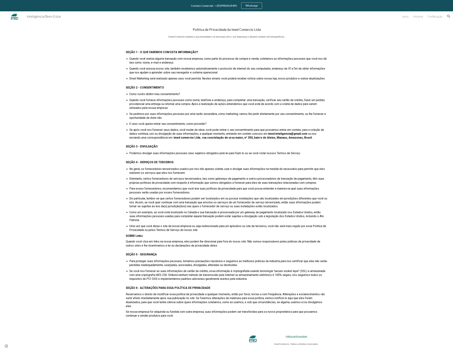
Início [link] (405, 16)
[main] (226, 32)
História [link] (418, 16)
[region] (226, 5)
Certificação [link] (435, 16)
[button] (449, 16)
